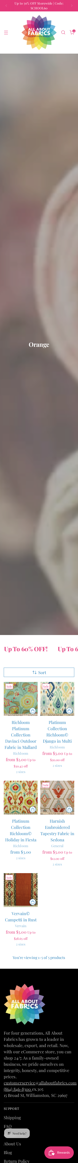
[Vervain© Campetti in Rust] (21, 890)
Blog (8, 1152)
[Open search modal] (63, 32)
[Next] (71, 5)
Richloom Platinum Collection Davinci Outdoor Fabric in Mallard (21, 734)
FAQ (8, 1126)
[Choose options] (33, 711)
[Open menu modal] (6, 32)
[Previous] (6, 5)
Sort (42, 672)
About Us (12, 1143)
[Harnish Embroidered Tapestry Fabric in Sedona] (57, 798)
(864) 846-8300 (18, 1089)
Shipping (12, 1117)
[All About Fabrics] (39, 32)
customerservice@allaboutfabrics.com (40, 1082)
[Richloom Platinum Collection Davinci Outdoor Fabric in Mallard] (21, 699)
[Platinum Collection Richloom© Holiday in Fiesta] (21, 798)
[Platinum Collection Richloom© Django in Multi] (57, 699)
